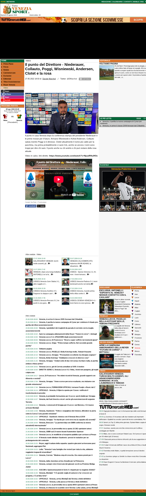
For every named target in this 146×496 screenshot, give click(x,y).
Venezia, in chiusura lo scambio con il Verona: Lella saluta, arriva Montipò (68, 488)
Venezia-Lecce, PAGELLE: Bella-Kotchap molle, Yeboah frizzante (65, 352)
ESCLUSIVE (105, 287)
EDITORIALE (105, 61)
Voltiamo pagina (45, 349)
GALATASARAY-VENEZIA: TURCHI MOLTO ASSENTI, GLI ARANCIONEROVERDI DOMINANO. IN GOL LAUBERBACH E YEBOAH (113, 378)
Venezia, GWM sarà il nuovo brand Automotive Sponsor (61, 432)
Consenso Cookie (130, 491)
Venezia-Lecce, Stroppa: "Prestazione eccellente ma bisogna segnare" (67, 355)
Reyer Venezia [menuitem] (9, 85)
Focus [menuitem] (5, 67)
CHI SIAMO (74, 494)
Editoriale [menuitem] (7, 79)
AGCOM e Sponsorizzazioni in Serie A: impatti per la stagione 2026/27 (67, 470)
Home (3, 61)
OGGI (138, 118)
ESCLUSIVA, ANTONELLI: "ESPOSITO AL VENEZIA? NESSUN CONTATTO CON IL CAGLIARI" (112, 293)
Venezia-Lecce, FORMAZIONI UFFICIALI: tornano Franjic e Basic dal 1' (67, 387)
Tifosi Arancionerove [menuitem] (11, 82)
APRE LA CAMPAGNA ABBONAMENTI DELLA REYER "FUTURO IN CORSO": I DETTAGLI (114, 348)
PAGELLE (104, 316)
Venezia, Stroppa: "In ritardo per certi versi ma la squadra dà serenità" (67, 420)
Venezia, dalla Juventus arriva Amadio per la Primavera (61, 461)
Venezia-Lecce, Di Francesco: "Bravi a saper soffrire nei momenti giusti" (68, 340)
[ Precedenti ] (12, 122)
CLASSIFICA (137, 287)
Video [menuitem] (5, 88)
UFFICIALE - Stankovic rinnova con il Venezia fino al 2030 (62, 417)
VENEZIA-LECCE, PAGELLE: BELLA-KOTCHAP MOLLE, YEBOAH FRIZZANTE (112, 321)
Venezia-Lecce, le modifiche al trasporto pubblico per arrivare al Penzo (67, 435)
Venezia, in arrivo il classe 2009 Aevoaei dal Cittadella (61, 319)
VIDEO (102, 371)
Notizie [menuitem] (6, 70)
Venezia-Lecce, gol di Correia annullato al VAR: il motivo (61, 367)
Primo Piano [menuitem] (8, 64)
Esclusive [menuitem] (7, 76)
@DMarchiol (72, 79)
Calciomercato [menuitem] (9, 73)
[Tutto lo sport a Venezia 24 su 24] (19, 9)
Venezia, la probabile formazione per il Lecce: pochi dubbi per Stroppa (67, 396)
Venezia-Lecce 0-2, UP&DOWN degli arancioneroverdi (61, 337)
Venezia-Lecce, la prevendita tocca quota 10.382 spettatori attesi (65, 429)
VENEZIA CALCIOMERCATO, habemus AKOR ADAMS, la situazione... (81, 263)
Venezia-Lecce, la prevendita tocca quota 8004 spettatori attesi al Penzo (68, 485)
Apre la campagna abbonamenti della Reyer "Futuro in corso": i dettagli (68, 334)
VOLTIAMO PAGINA (108, 64)
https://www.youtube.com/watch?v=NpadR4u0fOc (73, 156)
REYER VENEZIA (107, 342)
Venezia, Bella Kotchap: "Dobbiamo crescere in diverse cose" (64, 358)
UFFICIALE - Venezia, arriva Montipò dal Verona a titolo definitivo (65, 479)
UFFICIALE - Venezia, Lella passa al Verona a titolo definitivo (63, 482)
